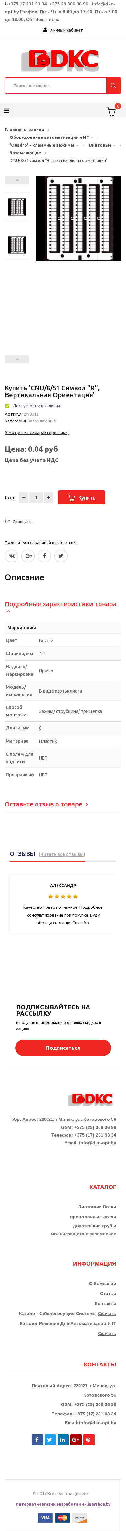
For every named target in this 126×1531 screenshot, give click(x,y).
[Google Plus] (28, 556)
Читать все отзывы (62, 854)
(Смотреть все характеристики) (37, 432)
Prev (17, 359)
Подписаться (63, 1048)
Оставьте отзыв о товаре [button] (44, 804)
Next (17, 180)
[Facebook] (44, 556)
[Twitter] (11, 556)
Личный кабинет (65, 30)
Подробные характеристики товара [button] (61, 604)
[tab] (63, 607)
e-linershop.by (96, 1504)
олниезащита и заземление (85, 1233)
